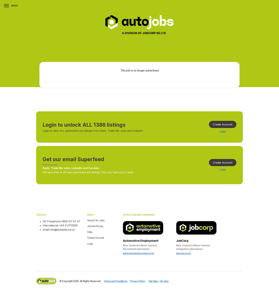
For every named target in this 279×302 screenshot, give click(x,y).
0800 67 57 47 (71, 221)
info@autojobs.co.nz (62, 229)
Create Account (222, 124)
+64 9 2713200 (68, 225)
